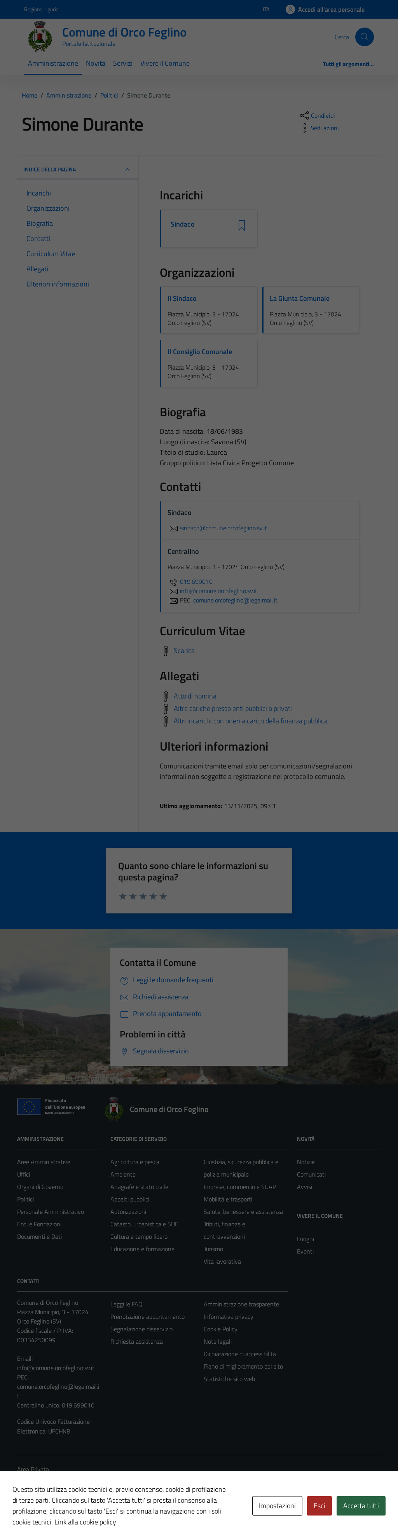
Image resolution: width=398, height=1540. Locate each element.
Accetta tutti (361, 1505)
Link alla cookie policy (85, 1522)
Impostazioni (277, 1505)
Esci (319, 1505)
